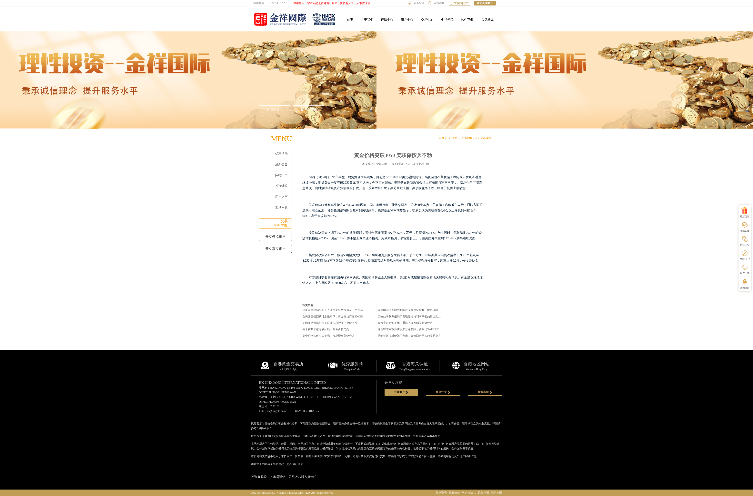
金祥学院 (447, 19)
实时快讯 (470, 138)
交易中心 (427, 19)
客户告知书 (469, 492)
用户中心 (407, 19)
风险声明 (263, 428)
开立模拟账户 (459, 3)
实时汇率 (281, 175)
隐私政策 (454, 492)
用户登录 (310, 110)
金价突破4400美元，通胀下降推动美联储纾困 (405, 322)
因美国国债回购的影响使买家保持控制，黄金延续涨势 (411, 310)
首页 (350, 19)
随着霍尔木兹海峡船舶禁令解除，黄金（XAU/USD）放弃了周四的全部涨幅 (423, 329)
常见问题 (487, 19)
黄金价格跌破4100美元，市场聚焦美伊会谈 (328, 335)
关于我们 (367, 19)
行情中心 (387, 19)
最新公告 (281, 164)
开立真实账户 (485, 3)
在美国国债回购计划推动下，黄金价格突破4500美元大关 (336, 316)
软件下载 (467, 19)
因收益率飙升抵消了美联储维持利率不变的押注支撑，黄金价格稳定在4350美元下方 (428, 316)
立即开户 (400, 392)
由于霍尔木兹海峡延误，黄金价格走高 (325, 329)
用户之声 (281, 196)
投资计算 (281, 186)
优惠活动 (281, 153)
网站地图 (496, 492)
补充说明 (441, 492)
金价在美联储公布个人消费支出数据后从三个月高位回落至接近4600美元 (346, 310)
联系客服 (484, 392)
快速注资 (442, 392)
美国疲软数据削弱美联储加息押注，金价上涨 (329, 322)
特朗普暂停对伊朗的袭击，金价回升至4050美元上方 (409, 335)
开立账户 (277, 110)
